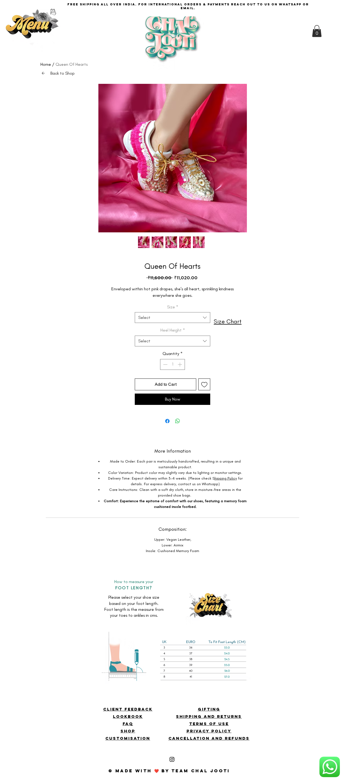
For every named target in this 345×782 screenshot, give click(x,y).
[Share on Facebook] (167, 421)
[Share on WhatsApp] (177, 421)
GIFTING (209, 709)
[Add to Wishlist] (204, 384)
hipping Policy (226, 478)
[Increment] (180, 364)
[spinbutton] (172, 364)
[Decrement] (164, 364)
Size (172, 306)
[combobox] (172, 317)
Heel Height (172, 330)
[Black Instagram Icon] (172, 759)
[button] (32, 32)
